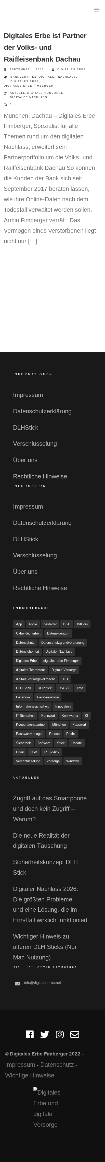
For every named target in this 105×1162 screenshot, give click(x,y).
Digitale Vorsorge (45, 92)
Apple (33, 624)
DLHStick (25, 427)
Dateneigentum (58, 633)
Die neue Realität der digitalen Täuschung (41, 840)
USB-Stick (51, 752)
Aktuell (17, 92)
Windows (73, 761)
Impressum (28, 394)
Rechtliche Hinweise (40, 476)
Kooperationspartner (31, 724)
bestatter (50, 624)
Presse (54, 734)
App (19, 624)
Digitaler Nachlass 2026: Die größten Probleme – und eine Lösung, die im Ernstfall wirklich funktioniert (50, 904)
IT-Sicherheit (25, 716)
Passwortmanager (29, 734)
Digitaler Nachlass (57, 76)
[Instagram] (59, 1036)
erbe (80, 688)
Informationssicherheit (32, 706)
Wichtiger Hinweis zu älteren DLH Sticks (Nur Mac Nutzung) (45, 947)
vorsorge (53, 761)
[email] (75, 1036)
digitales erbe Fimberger (29, 85)
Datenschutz (25, 642)
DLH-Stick (23, 688)
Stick (61, 743)
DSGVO (64, 688)
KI (86, 716)
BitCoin (82, 624)
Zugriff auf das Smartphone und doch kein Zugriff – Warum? (50, 809)
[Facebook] (29, 1036)
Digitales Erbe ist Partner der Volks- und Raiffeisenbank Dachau (45, 47)
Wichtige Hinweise (29, 1075)
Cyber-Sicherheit (28, 633)
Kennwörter (70, 716)
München (59, 724)
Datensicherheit (27, 651)
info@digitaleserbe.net (42, 982)
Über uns (25, 459)
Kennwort (48, 716)
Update (76, 743)
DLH (64, 679)
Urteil (20, 752)
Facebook (23, 697)
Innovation (63, 706)
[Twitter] (45, 1036)
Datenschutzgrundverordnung (62, 642)
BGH (66, 624)
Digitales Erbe (71, 69)
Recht (70, 734)
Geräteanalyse (48, 697)
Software (43, 743)
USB (33, 752)
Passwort (79, 724)
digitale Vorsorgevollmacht (35, 679)
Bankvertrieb (23, 76)
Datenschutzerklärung (42, 411)
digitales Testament (30, 670)
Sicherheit (23, 743)
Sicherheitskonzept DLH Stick (45, 867)
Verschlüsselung (35, 443)
